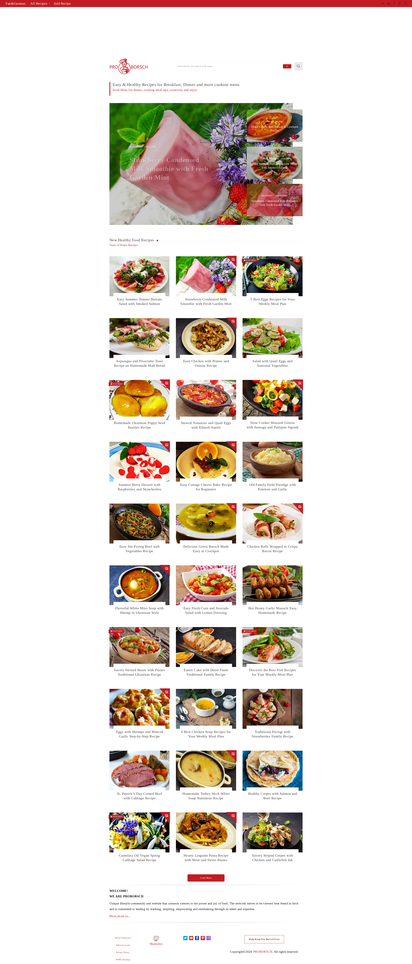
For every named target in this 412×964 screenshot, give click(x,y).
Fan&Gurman (15, 3)
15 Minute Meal (269, 158)
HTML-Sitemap (123, 959)
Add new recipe (123, 945)
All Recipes (38, 3)
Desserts (267, 195)
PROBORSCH (262, 951)
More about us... (120, 916)
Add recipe (62, 3)
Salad (285, 158)
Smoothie (282, 195)
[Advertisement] (206, 32)
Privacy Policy (123, 952)
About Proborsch (123, 938)
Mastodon (156, 943)
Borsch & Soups (139, 151)
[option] (201, 164)
